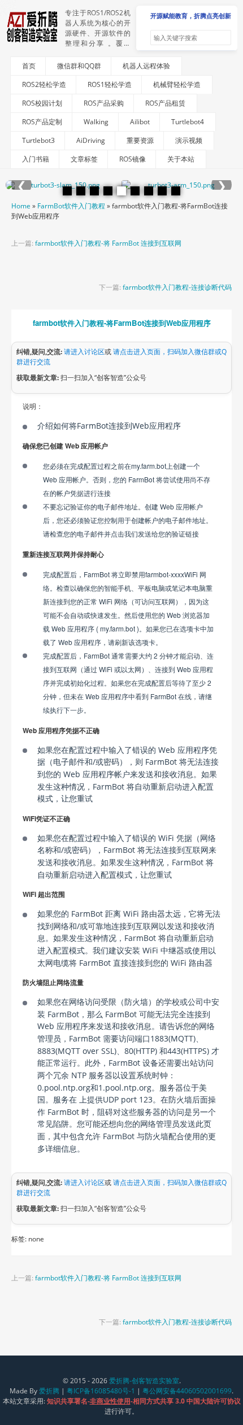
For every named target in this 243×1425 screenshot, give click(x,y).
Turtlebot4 (187, 122)
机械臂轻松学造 (177, 84)
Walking (96, 122)
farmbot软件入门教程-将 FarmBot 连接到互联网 (108, 243)
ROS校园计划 (42, 103)
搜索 (222, 38)
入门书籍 (35, 159)
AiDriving (90, 140)
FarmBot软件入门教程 (71, 206)
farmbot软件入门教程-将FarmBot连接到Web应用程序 (122, 322)
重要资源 (140, 140)
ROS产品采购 (104, 103)
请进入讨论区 (84, 351)
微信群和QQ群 (79, 66)
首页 (29, 66)
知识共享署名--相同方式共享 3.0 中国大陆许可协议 (144, 1401)
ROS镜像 (132, 159)
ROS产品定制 (42, 122)
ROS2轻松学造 (44, 84)
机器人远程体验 (146, 66)
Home (21, 206)
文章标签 (84, 159)
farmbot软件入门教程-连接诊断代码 (177, 287)
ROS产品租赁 (165, 103)
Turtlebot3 (38, 140)
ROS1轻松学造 (110, 84)
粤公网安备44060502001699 (187, 1391)
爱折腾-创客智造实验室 (144, 1380)
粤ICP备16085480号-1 (101, 1391)
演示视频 (188, 140)
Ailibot (140, 122)
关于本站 (180, 159)
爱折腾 (49, 1391)
